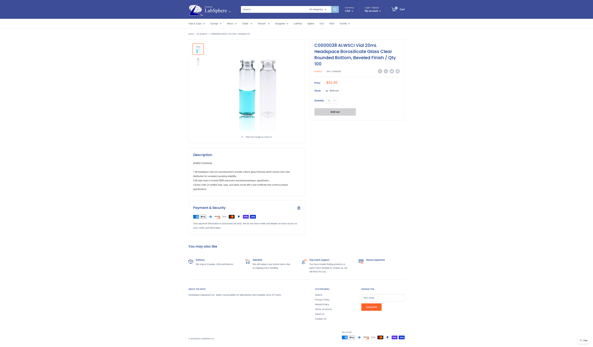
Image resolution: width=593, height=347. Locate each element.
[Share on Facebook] (380, 71)
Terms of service (323, 309)
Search (318, 295)
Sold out (335, 112)
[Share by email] (397, 71)
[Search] (335, 9)
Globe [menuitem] (245, 23)
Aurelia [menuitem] (343, 23)
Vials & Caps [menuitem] (195, 23)
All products (202, 34)
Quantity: (319, 100)
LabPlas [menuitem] (298, 23)
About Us (319, 314)
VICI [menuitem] (322, 23)
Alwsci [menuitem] (230, 23)
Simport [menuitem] (262, 23)
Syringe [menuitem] (214, 23)
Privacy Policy (322, 299)
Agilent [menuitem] (310, 23)
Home (191, 34)
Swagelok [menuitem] (280, 23)
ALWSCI (318, 71)
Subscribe (371, 307)
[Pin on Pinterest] (386, 71)
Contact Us (320, 318)
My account (372, 11)
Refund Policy (322, 304)
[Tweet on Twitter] (392, 71)
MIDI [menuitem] (331, 23)
